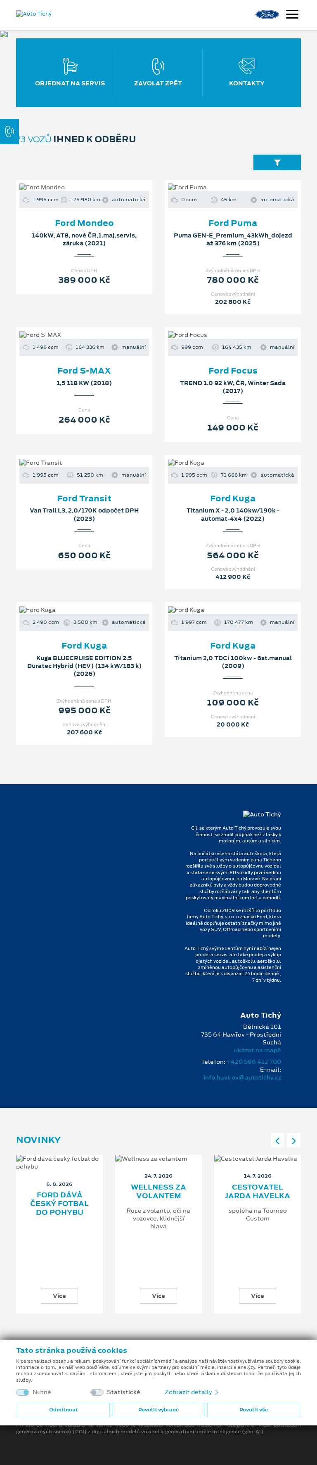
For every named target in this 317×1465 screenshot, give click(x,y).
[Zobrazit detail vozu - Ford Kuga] (219, 463)
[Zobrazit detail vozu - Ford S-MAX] (71, 335)
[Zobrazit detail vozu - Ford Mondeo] (71, 188)
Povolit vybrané (158, 1409)
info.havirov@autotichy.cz (242, 1077)
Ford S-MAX (84, 370)
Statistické (123, 1392)
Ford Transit (84, 498)
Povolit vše (253, 1409)
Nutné (42, 1392)
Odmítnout (63, 1409)
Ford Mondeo (84, 223)
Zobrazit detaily (189, 1392)
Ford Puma (232, 223)
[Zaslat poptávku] (97, 188)
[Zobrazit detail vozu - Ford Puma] (219, 188)
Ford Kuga (232, 498)
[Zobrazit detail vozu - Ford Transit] (71, 463)
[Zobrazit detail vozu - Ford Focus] (219, 335)
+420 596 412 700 (254, 1062)
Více (59, 1296)
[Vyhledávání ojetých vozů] (277, 162)
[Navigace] (292, 15)
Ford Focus (233, 370)
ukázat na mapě (257, 1050)
